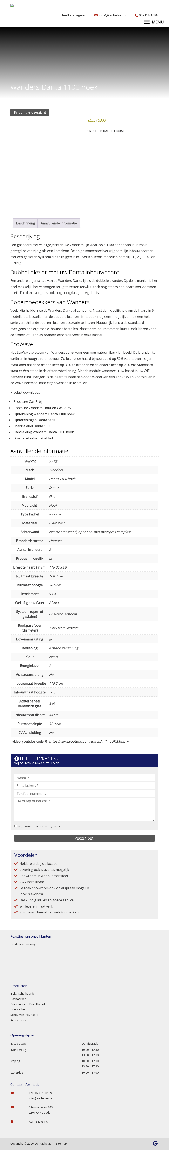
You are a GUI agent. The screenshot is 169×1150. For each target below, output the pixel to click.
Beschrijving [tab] (25, 223)
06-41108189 (149, 15)
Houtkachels (18, 1009)
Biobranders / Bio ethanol (27, 1004)
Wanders (55, 310)
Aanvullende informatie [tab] (59, 223)
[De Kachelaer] (22, 7)
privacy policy (52, 826)
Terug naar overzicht (30, 112)
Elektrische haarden (23, 993)
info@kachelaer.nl (112, 15)
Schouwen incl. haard (24, 1015)
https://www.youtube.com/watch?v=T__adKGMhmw (89, 741)
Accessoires (18, 1020)
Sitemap (61, 1143)
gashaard (24, 244)
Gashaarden (18, 999)
